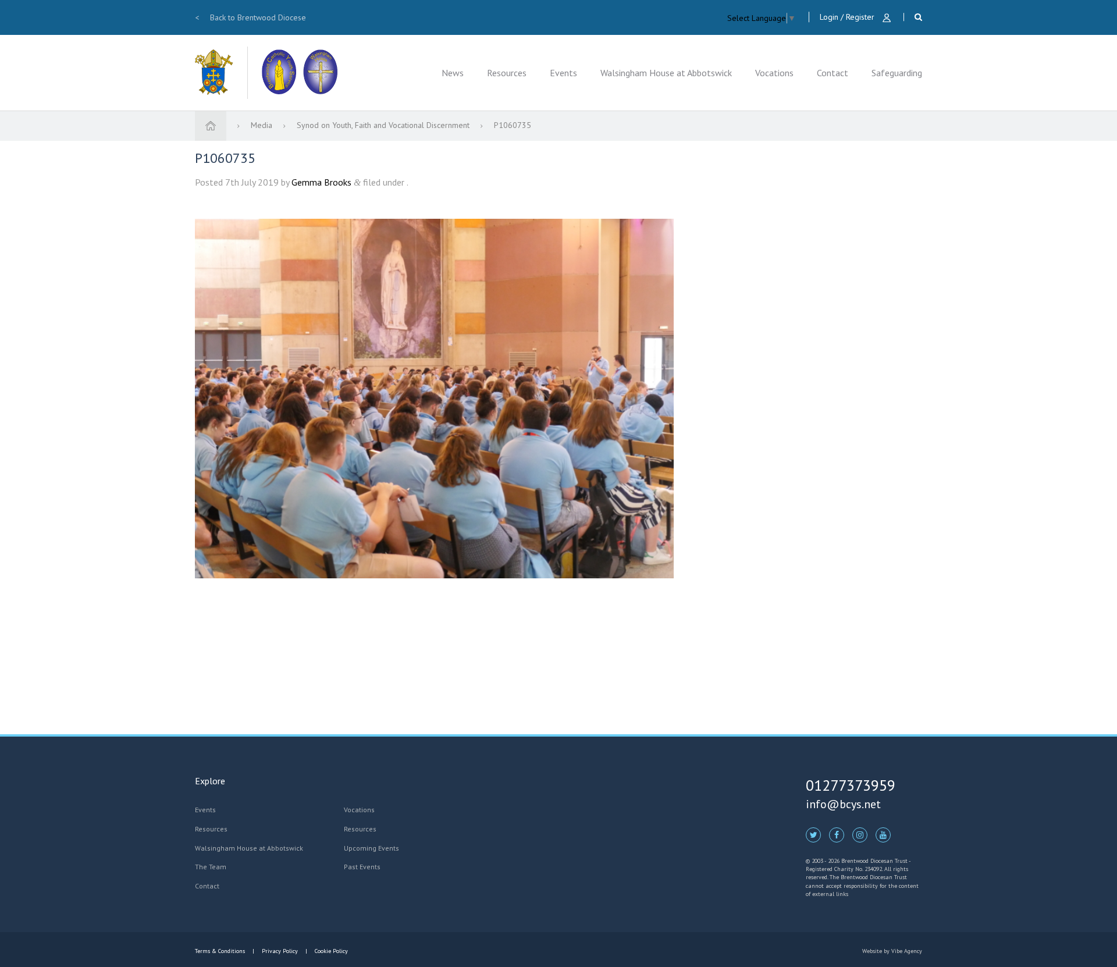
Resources (507, 73)
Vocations (774, 73)
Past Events (362, 866)
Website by (892, 951)
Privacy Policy (280, 951)
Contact (832, 73)
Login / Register (848, 17)
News (453, 73)
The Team (210, 866)
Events (563, 73)
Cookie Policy (330, 951)
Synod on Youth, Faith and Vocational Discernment (384, 125)
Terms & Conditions (221, 951)
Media (263, 125)
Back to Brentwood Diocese (250, 17)
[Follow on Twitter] (813, 834)
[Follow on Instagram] (859, 834)
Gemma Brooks (321, 182)
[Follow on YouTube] (883, 834)
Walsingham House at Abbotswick (666, 73)
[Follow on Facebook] (836, 834)
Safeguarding (896, 73)
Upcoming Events (371, 848)
